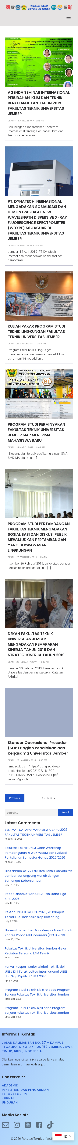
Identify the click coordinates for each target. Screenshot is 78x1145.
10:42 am (44, 662)
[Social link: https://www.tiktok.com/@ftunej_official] (52, 1125)
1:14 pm (43, 557)
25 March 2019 (25, 343)
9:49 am (40, 447)
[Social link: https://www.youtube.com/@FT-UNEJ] (29, 1125)
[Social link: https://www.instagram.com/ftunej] (18, 1125)
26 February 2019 (26, 557)
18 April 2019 (24, 120)
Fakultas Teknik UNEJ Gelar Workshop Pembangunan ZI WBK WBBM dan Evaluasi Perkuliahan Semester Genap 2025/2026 (36, 853)
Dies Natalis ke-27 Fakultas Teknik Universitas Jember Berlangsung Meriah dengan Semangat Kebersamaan (38, 876)
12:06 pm (41, 343)
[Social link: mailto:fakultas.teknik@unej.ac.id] (7, 1125)
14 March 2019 (24, 447)
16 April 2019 (24, 245)
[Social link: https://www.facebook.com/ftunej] (41, 1125)
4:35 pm (43, 760)
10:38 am (39, 120)
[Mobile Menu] (68, 18)
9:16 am (39, 245)
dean (11, 120)
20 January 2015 (26, 760)
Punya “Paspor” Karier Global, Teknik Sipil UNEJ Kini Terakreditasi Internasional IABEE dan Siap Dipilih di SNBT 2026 (36, 971)
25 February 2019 (26, 662)
